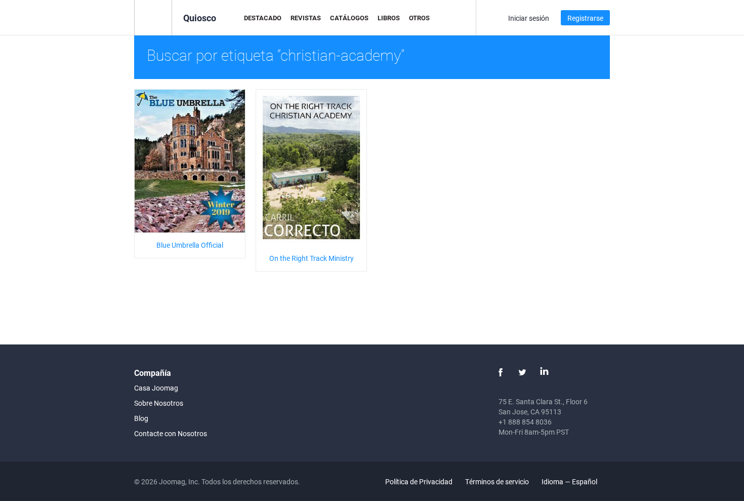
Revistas (306, 17)
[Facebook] (500, 372)
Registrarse (585, 18)
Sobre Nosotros (158, 403)
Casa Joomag (156, 388)
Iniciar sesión (528, 18)
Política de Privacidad (418, 481)
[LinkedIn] (544, 372)
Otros (419, 17)
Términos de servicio (497, 481)
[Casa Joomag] (153, 17)
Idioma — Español (570, 481)
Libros (389, 17)
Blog (141, 418)
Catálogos (349, 17)
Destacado (262, 17)
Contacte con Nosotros (170, 433)
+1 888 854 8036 (525, 422)
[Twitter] (522, 372)
